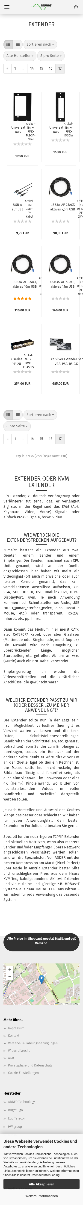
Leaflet (60, 1003)
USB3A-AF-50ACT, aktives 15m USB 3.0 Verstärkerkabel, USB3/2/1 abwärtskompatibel (62, 284)
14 (32, 68)
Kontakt (13, 1036)
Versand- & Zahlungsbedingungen (33, 1043)
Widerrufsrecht (19, 1051)
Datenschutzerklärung (45, 1175)
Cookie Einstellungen (23, 1073)
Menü (7, 7)
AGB (11, 1058)
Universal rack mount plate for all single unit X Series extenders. (56, 129)
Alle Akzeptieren (41, 1184)
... (23, 68)
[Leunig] (41, 7)
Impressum (16, 1028)
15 (41, 68)
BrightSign (15, 1110)
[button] (41, 979)
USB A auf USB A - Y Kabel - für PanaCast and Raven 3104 (17, 207)
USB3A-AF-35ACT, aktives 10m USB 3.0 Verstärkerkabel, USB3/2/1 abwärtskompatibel (24, 284)
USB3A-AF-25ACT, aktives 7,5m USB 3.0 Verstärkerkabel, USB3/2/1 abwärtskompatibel (62, 207)
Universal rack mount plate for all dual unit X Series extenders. (18, 129)
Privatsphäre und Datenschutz (30, 1065)
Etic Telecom (17, 1118)
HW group (15, 1127)
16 (51, 68)
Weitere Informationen (41, 1195)
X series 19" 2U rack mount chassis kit (16, 361)
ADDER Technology (21, 1102)
